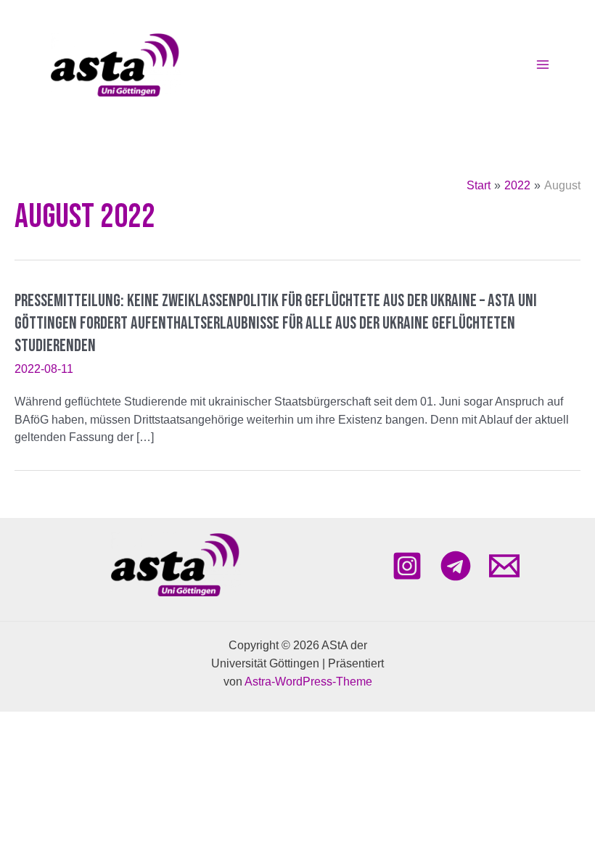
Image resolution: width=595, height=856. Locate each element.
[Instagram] (407, 566)
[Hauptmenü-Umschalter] (542, 65)
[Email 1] (504, 566)
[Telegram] (455, 566)
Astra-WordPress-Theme (308, 681)
